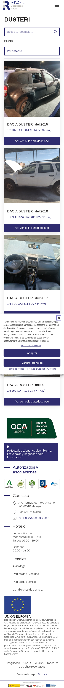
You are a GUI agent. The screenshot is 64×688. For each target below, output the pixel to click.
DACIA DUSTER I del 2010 (27, 211)
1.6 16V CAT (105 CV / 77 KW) (26, 390)
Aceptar (32, 352)
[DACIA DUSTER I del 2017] (32, 289)
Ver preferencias (32, 362)
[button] (58, 318)
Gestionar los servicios (31, 345)
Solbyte (42, 674)
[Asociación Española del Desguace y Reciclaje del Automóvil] (43, 484)
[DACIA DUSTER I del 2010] (32, 202)
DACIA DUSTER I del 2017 (27, 298)
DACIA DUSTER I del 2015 (27, 124)
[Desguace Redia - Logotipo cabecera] (14, 5)
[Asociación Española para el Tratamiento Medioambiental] (32, 484)
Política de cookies (16, 369)
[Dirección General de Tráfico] (55, 484)
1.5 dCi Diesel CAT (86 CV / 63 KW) (29, 216)
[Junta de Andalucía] (9, 484)
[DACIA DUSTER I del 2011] (32, 376)
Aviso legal (51, 369)
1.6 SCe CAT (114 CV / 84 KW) (26, 303)
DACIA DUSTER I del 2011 (27, 385)
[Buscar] (55, 32)
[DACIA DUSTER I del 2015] (32, 115)
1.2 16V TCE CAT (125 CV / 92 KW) (29, 130)
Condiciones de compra (27, 589)
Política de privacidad (35, 369)
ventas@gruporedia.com (33, 517)
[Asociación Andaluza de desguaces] (20, 484)
